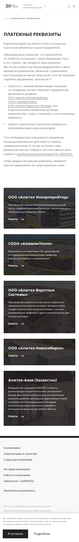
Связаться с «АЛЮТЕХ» (19, 481)
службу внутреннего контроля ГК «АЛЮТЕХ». (44, 154)
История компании (17, 469)
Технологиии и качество (20, 454)
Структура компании (18, 460)
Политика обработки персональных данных (27, 506)
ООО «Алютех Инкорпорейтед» (28, 98)
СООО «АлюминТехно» (22, 102)
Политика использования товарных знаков (27, 510)
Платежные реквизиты (19, 491)
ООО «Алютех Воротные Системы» (30, 106)
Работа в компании (17, 475)
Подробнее (42, 534)
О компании (12, 448)
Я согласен (15, 534)
